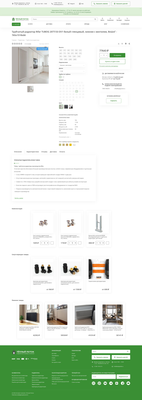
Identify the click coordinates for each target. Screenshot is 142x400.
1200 (74, 56)
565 (76, 50)
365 (61, 50)
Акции (73, 353)
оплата (68, 24)
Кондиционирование (79, 379)
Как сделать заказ (56, 362)
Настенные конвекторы (18, 378)
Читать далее (18, 198)
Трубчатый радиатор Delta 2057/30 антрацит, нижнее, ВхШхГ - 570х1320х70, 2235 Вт (29, 328)
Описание (18, 152)
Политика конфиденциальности (20, 395)
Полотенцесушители (59, 373)
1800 (61, 59)
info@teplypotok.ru (58, 4)
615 (80, 50)
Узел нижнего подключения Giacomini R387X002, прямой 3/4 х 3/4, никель (70, 237)
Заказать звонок (102, 4)
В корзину (117, 55)
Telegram (72, 3)
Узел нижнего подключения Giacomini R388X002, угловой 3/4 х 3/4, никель (42, 237)
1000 (65, 56)
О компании (125, 24)
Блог (73, 358)
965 (61, 56)
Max (82, 3)
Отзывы (44, 152)
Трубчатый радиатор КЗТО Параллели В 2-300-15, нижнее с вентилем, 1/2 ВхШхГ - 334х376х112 (85, 328)
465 (69, 50)
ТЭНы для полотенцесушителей (60, 381)
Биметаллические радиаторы (40, 378)
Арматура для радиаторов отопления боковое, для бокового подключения (42, 282)
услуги (30, 24)
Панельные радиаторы (38, 382)
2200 (70, 59)
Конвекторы (16, 373)
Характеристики (33, 152)
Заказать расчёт (122, 4)
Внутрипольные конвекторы (20, 375)
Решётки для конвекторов (19, 382)
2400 (74, 59)
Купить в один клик (112, 61)
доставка (49, 24)
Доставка (53, 152)
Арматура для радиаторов (39, 386)
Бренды (86, 24)
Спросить (113, 101)
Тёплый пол (76, 373)
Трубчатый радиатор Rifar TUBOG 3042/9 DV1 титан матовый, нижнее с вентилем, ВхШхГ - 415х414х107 (112, 328)
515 (72, 50)
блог (105, 24)
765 (69, 53)
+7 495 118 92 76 (58, 3)
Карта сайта (75, 360)
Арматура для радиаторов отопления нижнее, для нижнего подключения (70, 282)
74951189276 (106, 88)
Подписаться (123, 376)
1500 (78, 56)
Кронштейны (35, 380)
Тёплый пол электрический (79, 375)
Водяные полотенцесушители (60, 375)
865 (76, 53)
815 (72, 53)
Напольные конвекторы (18, 380)
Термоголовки (35, 384)
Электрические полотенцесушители (57, 378)
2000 (65, 59)
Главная (14, 40)
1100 (69, 56)
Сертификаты (55, 355)
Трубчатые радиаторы (32, 40)
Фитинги (54, 384)
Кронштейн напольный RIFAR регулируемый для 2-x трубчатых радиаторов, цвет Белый (98, 237)
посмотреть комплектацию (68, 115)
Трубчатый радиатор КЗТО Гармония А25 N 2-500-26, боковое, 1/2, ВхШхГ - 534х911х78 (57, 328)
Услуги (53, 358)
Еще (74, 145)
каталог (17, 24)
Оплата (62, 152)
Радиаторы (21, 40)
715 (65, 53)
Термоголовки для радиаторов (97, 281)
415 (65, 50)
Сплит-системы (76, 382)
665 (61, 53)
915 (80, 53)
